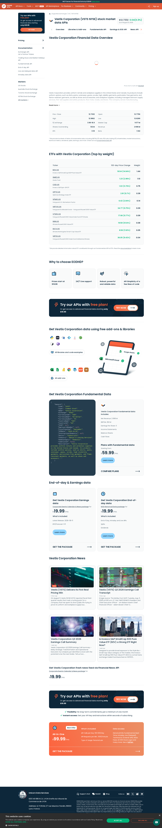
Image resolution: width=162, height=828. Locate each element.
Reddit (98, 794)
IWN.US (56, 221)
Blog (107, 794)
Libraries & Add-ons (77, 29)
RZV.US (56, 170)
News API (134, 29)
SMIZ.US (56, 177)
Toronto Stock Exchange (27, 93)
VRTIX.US (57, 236)
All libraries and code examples (68, 352)
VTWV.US (57, 214)
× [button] (159, 815)
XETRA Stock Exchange (26, 96)
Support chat (85, 794)
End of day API (23, 67)
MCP (39, 6)
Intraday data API (24, 75)
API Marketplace (52, 6)
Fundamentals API (25, 64)
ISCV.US (56, 229)
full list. (130, 742)
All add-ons (59, 378)
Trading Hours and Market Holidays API (31, 59)
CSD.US (56, 184)
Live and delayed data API (28, 71)
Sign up (156, 6)
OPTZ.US (56, 192)
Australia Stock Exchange (27, 89)
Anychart (141, 86)
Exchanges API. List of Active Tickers (26, 53)
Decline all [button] (142, 820)
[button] (54, 822)
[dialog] (81, 820)
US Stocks (22, 85)
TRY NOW (31, 30)
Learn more (96, 1)
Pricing (21, 40)
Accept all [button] (118, 820)
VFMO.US (57, 199)
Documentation (25, 48)
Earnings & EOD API (118, 29)
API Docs (19, 6)
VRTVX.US (57, 206)
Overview (60, 29)
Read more (99, 820)
